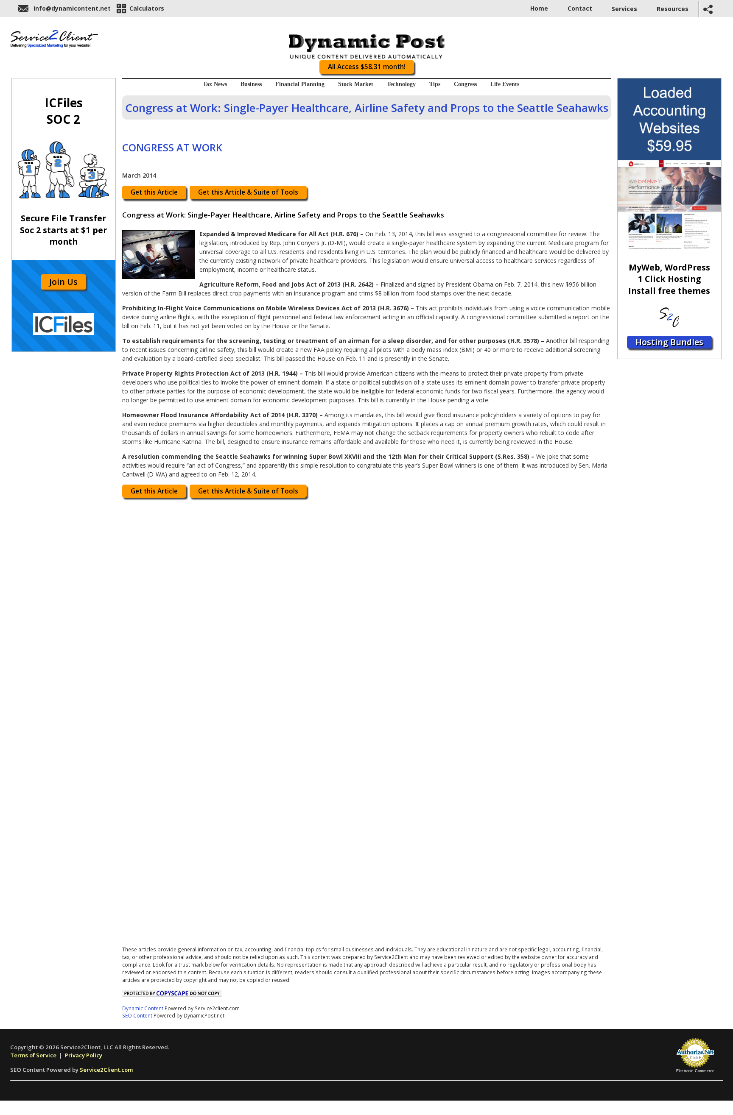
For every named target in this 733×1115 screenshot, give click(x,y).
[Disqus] (366, 610)
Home (539, 8)
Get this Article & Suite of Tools (248, 192)
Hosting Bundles (669, 342)
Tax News (215, 84)
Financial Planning (300, 84)
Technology (401, 84)
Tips (434, 84)
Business (251, 84)
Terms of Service (33, 1055)
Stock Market (355, 84)
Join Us (63, 281)
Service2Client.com (106, 1069)
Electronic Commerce (695, 1071)
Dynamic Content (142, 1008)
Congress (465, 84)
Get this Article (154, 192)
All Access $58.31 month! (367, 66)
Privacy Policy (83, 1055)
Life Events (504, 84)
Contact (580, 8)
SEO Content (137, 1015)
